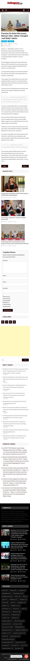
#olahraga (15, 617)
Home (5, 657)
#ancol (5, 590)
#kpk (24, 608)
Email (4, 282)
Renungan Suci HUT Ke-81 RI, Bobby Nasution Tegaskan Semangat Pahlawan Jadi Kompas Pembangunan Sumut (14, 395)
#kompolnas (6, 608)
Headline (4, 41)
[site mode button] (24, 10)
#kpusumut (17, 611)
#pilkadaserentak (7, 630)
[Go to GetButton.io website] (26, 659)
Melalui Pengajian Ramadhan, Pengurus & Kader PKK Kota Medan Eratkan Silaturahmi (5, 166)
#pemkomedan (19, 621)
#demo (17, 596)
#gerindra (23, 599)
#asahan (13, 590)
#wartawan (19, 648)
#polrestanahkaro (7, 642)
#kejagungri (21, 602)
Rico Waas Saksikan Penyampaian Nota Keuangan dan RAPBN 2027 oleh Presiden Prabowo (15, 416)
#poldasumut (6, 633)
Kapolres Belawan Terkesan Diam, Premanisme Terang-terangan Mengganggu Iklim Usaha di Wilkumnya (16, 463)
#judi (12, 602)
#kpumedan (6, 611)
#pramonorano (20, 642)
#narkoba (5, 617)
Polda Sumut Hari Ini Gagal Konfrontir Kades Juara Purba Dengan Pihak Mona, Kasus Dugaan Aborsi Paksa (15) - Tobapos (15, 481)
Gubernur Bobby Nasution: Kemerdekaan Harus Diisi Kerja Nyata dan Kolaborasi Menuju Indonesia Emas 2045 (15, 379)
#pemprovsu (17, 624)
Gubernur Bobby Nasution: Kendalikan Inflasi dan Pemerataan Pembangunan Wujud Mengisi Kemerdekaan (14, 387)
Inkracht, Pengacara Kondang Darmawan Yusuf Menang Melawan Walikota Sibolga (15, 494)
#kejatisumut (15, 605)
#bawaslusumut (18, 593)
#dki (25, 596)
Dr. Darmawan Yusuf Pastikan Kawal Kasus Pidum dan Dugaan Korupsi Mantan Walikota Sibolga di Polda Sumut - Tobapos (15, 490)
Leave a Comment (7, 45)
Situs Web (5, 288)
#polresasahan (15, 636)
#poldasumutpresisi (19, 633)
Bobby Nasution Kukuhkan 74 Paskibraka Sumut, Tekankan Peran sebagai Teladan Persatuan (14, 436)
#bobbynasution (7, 596)
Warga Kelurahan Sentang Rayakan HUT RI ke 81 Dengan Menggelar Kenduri (14, 402)
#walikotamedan (7, 648)
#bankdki (22, 590)
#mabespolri (15, 614)
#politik (5, 636)
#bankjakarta (6, 593)
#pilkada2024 (19, 627)
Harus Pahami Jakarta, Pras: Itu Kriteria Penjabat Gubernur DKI (13, 218)
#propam (5, 645)
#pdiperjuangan (7, 621)
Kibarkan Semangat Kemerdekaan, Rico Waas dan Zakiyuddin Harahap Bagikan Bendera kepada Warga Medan (15, 409)
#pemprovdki (6, 624)
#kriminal (5, 614)
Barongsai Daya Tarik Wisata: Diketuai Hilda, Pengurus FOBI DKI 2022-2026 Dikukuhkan (14, 194)
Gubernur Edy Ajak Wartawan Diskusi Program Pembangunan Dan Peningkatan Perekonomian (26, 166)
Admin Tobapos (14, 43)
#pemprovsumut (7, 627)
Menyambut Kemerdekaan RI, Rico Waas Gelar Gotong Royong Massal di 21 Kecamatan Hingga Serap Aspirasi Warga (14, 423)
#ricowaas (15, 645)
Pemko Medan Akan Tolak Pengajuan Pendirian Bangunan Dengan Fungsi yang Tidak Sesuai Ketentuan (15, 242)
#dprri (4, 599)
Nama (4, 275)
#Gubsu (5, 602)
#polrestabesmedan (8, 639)
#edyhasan (13, 599)
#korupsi (16, 608)
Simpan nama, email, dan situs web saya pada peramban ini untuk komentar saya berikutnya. (7, 301)
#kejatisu (5, 605)
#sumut (24, 645)
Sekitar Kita (10, 41)
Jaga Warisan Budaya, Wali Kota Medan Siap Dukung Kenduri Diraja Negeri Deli (15, 430)
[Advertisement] (15, 341)
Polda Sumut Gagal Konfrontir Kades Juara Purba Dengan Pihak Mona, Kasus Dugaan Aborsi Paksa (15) (15, 474)
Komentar (5, 260)
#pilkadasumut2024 (21, 630)
